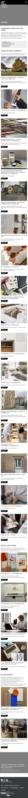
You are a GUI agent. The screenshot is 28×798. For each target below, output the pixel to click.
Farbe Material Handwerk (8, 43)
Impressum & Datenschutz (12, 785)
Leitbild (21, 788)
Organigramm (14, 788)
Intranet (3, 790)
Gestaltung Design (6, 45)
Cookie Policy (5, 788)
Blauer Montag (5, 46)
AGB (2, 785)
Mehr (4, 86)
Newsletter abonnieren (6, 781)
